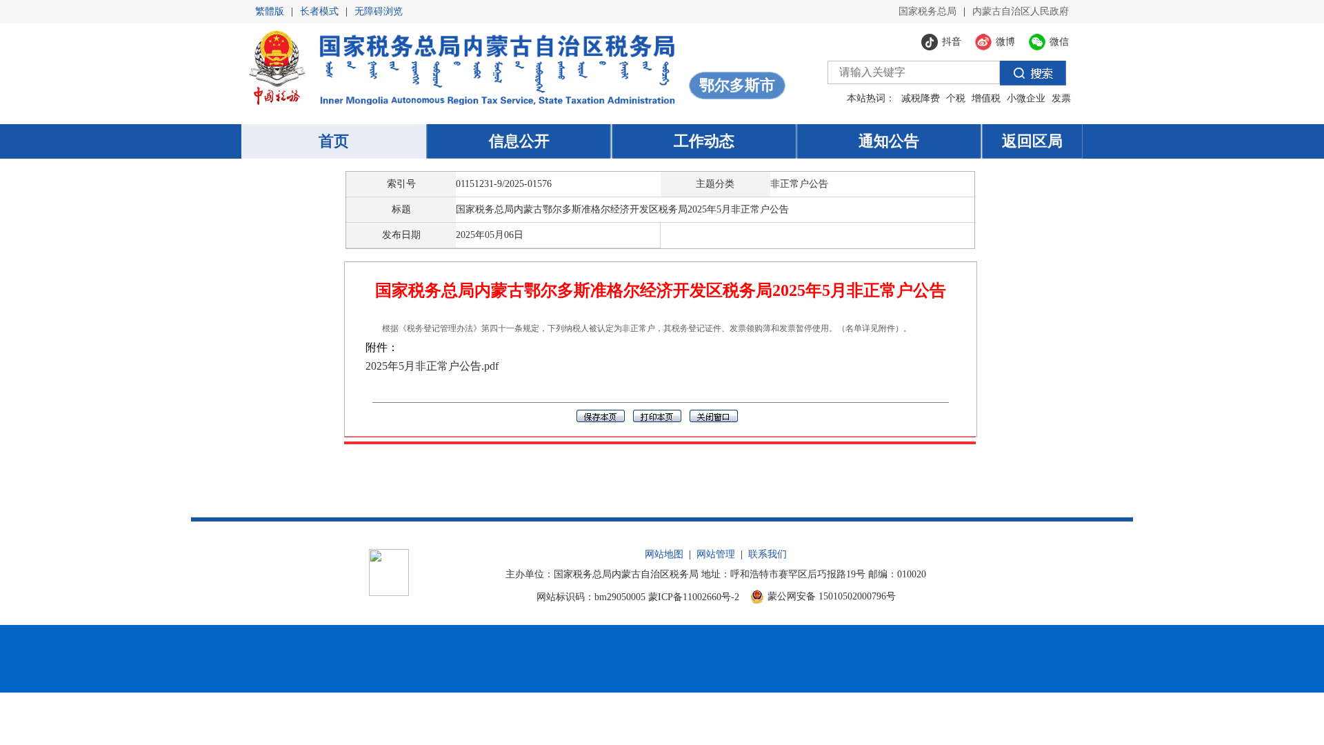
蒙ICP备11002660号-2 (693, 597)
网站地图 (664, 554)
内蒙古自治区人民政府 (1020, 11)
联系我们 (767, 554)
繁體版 (269, 11)
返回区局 (1032, 141)
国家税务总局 (927, 11)
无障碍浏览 (378, 11)
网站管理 (715, 554)
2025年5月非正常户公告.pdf (432, 366)
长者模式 (319, 11)
